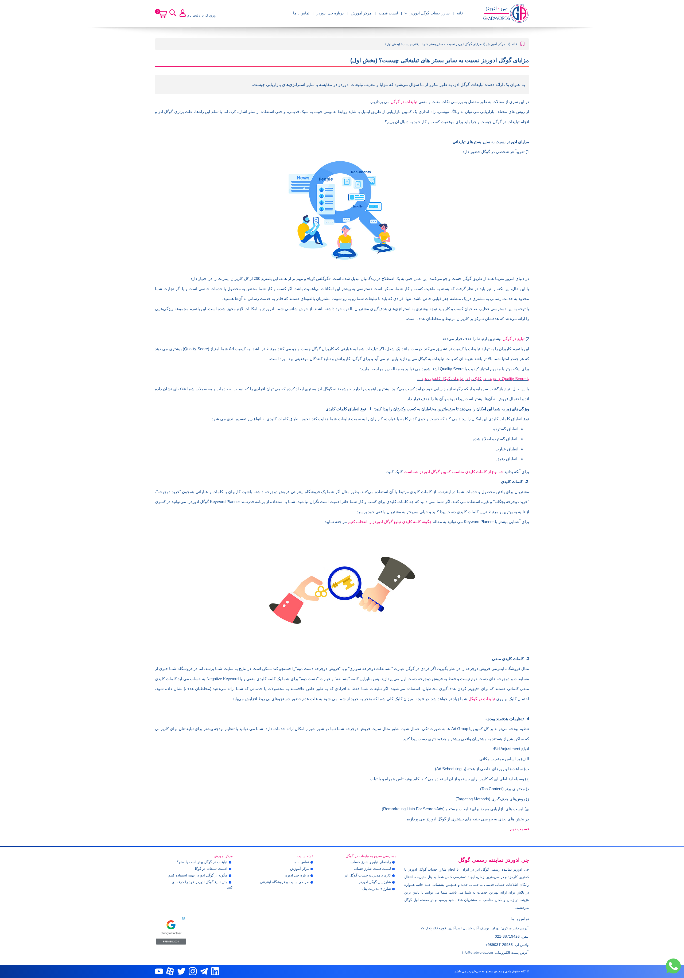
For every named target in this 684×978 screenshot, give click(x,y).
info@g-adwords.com (477, 952)
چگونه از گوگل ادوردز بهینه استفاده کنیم (197, 875)
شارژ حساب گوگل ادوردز (430, 13)
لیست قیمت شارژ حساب (372, 869)
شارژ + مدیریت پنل (376, 889)
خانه (460, 13)
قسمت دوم (519, 829)
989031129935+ (499, 944)
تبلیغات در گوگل (404, 101)
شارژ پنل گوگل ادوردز (375, 882)
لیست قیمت (388, 13)
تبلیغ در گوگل (513, 338)
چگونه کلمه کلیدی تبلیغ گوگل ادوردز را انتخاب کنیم (390, 521)
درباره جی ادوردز (330, 13)
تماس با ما (301, 13)
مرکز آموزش (361, 13)
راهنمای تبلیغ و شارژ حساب (371, 862)
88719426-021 (507, 936)
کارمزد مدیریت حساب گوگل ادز (367, 875)
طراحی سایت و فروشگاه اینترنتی (284, 882)
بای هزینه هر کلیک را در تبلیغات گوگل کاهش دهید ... (473, 378)
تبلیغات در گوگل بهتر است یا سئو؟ (202, 862)
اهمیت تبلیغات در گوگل (210, 869)
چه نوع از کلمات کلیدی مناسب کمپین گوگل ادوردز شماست (453, 471)
